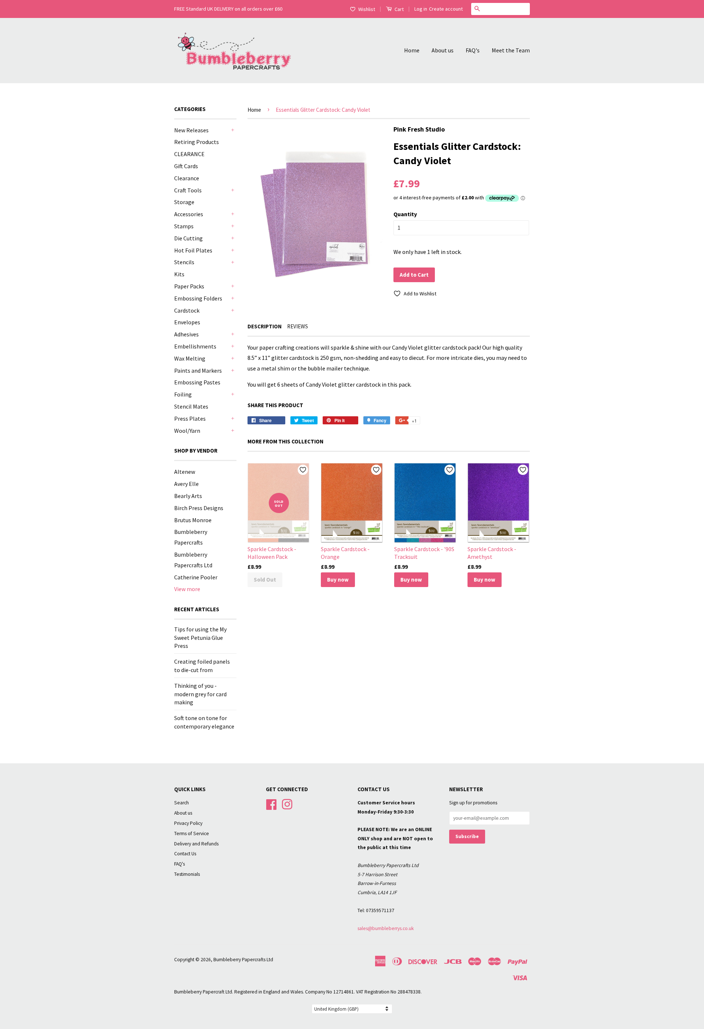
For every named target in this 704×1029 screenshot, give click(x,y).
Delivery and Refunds (196, 844)
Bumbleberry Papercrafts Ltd (243, 959)
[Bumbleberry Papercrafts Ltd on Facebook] (271, 803)
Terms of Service (191, 833)
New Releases (191, 130)
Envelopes (187, 322)
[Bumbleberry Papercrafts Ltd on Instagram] (287, 803)
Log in (420, 8)
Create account (446, 8)
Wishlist (366, 9)
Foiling (183, 394)
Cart (398, 9)
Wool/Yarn (187, 430)
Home (411, 50)
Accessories (188, 214)
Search (181, 803)
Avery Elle (186, 483)
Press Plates (190, 418)
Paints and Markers (198, 370)
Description (264, 326)
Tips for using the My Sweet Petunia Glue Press (200, 637)
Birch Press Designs (198, 508)
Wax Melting (189, 358)
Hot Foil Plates (193, 250)
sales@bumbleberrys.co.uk (386, 928)
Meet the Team (511, 50)
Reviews (297, 326)
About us (443, 50)
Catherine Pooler (195, 577)
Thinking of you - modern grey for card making (200, 694)
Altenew (184, 471)
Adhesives (186, 334)
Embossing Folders (198, 298)
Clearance (186, 178)
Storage (184, 202)
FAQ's (473, 50)
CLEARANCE (189, 154)
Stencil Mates (191, 406)
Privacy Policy (188, 823)
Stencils (184, 262)
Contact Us (185, 854)
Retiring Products (196, 141)
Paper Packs (189, 286)
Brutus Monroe (193, 520)
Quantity (405, 214)
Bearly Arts (188, 495)
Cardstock (186, 310)
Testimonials (187, 874)
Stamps (184, 226)
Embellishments (195, 346)
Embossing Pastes (197, 382)
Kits (179, 274)
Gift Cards (186, 166)
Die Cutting (188, 238)
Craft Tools (188, 190)
